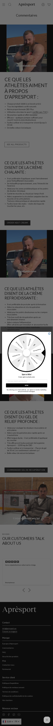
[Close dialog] (49, 334)
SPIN (26, 385)
